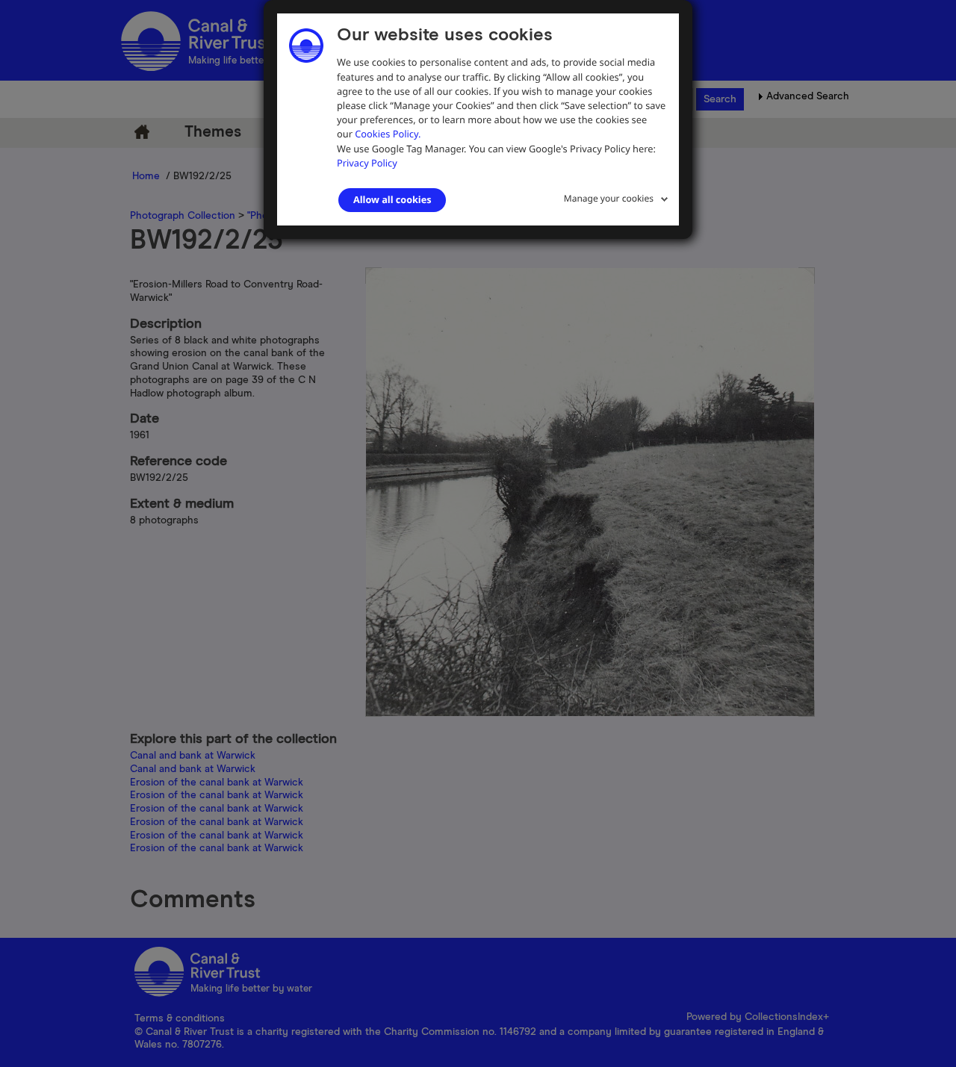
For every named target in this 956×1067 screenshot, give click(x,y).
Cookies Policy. (387, 133)
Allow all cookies (392, 199)
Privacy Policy (367, 162)
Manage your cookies (609, 198)
